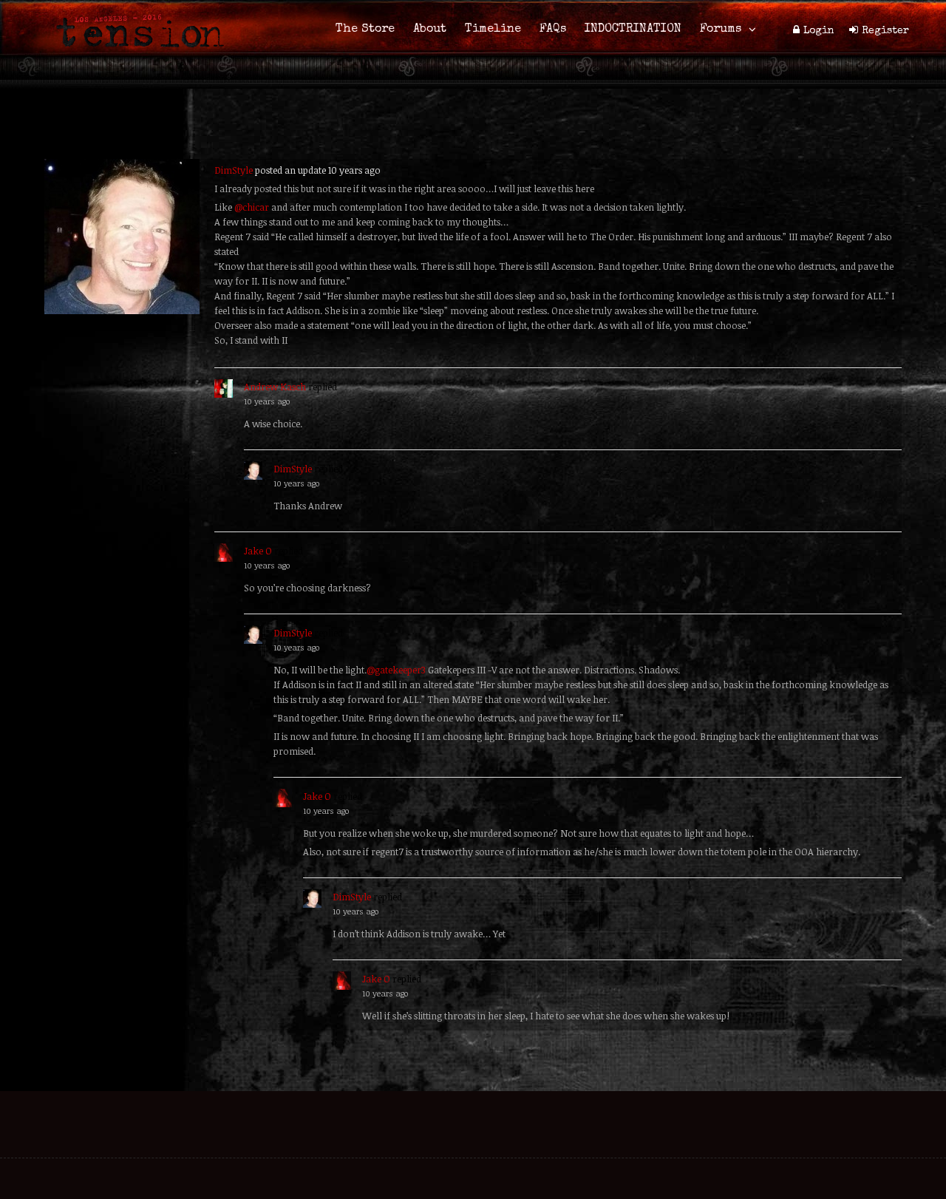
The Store (365, 29)
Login (818, 31)
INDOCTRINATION (633, 29)
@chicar (251, 207)
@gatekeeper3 (396, 669)
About (429, 29)
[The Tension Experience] (135, 56)
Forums (720, 29)
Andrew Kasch (275, 386)
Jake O (258, 550)
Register (885, 31)
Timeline (493, 29)
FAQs (553, 29)
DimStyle (233, 170)
